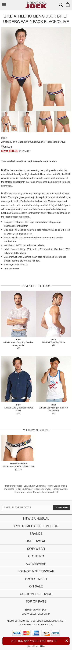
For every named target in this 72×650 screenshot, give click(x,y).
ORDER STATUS (45, 624)
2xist (55, 491)
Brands (36, 533)
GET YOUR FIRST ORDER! (39, 640)
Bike (4, 137)
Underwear (36, 541)
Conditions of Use (36, 646)
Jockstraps (47, 491)
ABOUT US (12, 620)
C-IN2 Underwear (24, 488)
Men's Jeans (54, 485)
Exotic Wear (36, 578)
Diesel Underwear (42, 488)
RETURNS (24, 620)
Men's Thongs (33, 491)
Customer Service (36, 593)
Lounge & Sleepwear (36, 571)
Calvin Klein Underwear (35, 485)
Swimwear (36, 548)
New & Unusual (36, 518)
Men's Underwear (13, 485)
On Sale (36, 586)
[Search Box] (61, 5)
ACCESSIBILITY (27, 624)
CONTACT (59, 620)
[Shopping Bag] (67, 4)
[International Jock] (36, 2)
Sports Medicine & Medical (36, 526)
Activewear (36, 563)
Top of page (36, 601)
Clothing (36, 556)
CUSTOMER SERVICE (42, 620)
